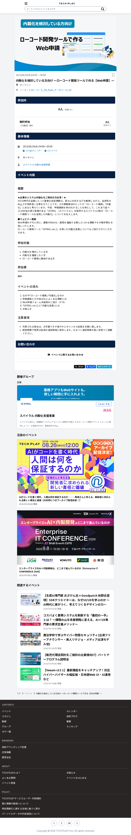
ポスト (81, 366)
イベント (28, 693)
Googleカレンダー (34, 150)
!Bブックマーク (104, 366)
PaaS (50, 90)
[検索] (102, 9)
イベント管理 (8, 782)
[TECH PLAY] (67, 3)
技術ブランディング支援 (14, 747)
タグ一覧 (6, 731)
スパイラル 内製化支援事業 (36, 164)
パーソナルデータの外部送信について (21, 813)
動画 (4, 721)
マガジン (6, 716)
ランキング (72, 726)
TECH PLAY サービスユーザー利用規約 (21, 798)
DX (45, 90)
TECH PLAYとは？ (11, 772)
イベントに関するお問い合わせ (67, 354)
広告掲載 (6, 752)
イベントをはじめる (76, 777)
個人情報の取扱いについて (15, 803)
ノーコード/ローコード (31, 90)
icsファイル (52, 150)
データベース (60, 90)
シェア (92, 366)
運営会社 (6, 757)
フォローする (104, 404)
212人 (107, 410)
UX (70, 90)
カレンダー (72, 711)
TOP (19, 693)
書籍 (68, 721)
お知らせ (70, 772)
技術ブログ (72, 716)
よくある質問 (8, 777)
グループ (6, 726)
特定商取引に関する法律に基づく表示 (21, 808)
